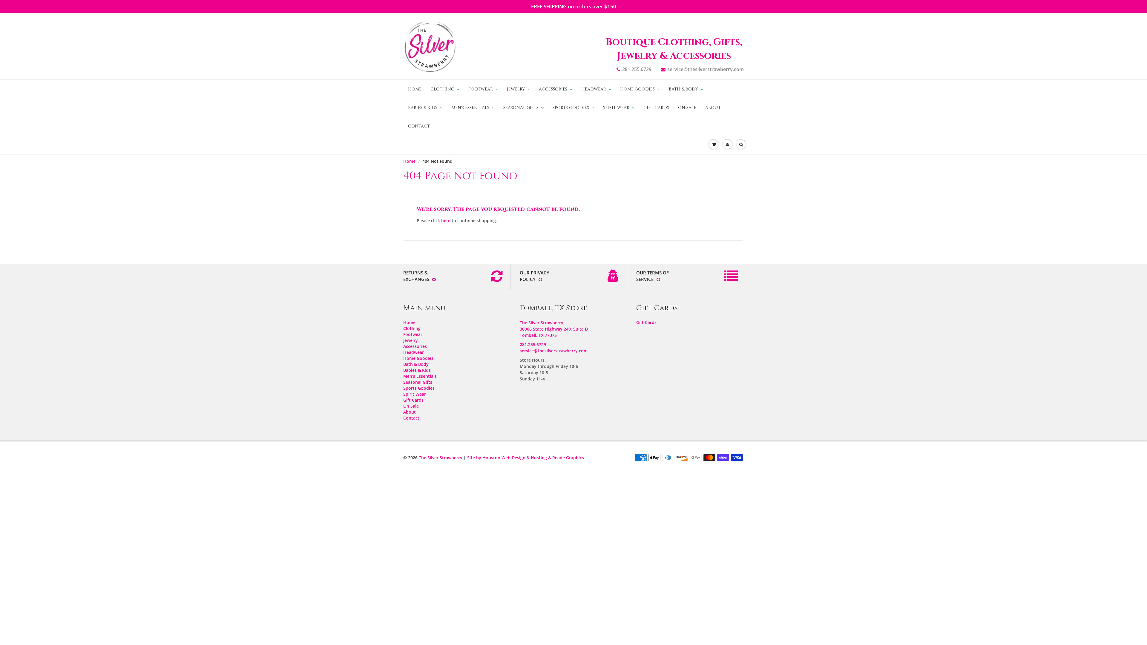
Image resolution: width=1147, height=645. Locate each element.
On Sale (687, 107)
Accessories (553, 89)
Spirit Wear (616, 107)
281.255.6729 (636, 69)
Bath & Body (683, 89)
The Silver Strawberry (440, 457)
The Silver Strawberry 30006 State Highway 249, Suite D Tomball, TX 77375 (554, 329)
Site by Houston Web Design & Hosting (507, 457)
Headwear (593, 89)
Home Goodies (637, 89)
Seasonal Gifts (521, 107)
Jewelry (516, 89)
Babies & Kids (422, 107)
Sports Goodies (571, 107)
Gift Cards (656, 107)
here (445, 220)
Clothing (442, 89)
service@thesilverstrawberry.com (705, 69)
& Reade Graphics (566, 457)
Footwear (480, 89)
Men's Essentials (470, 107)
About (713, 107)
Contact (419, 126)
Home (414, 89)
